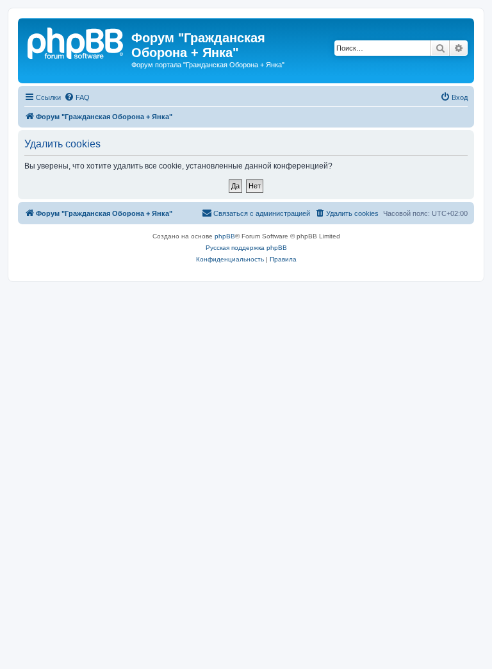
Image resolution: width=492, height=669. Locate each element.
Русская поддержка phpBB (246, 247)
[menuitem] (77, 97)
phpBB (225, 236)
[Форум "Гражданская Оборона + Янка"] (76, 41)
